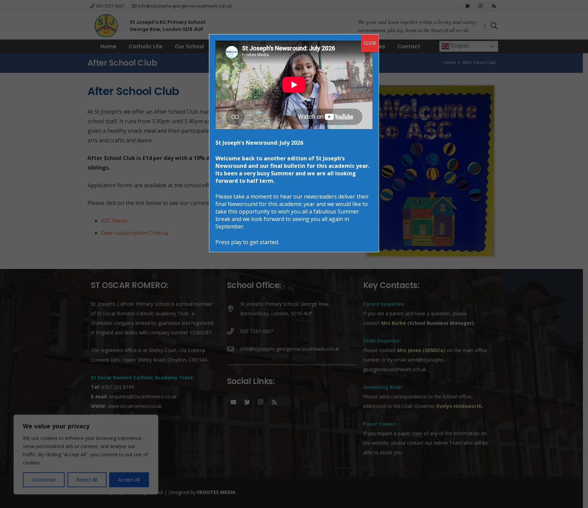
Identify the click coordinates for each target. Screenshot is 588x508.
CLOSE (370, 43)
